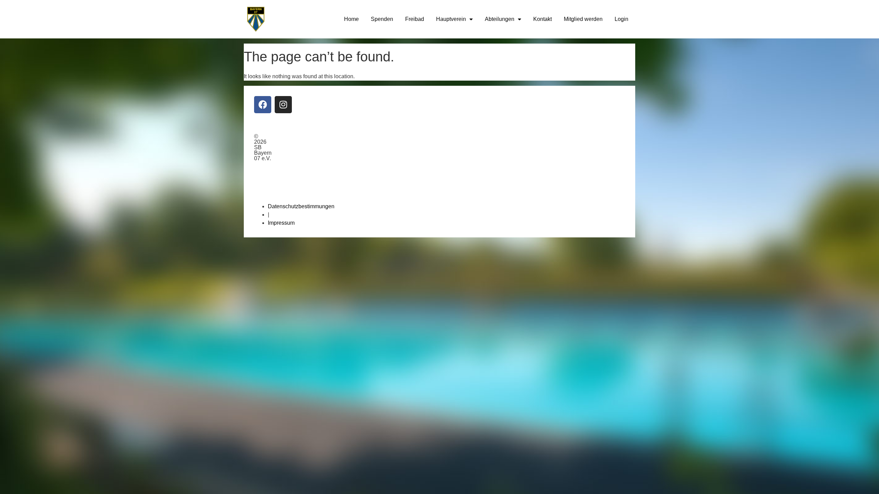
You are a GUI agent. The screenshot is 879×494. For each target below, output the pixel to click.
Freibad (414, 19)
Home (351, 19)
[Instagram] (283, 104)
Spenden (382, 19)
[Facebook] (262, 104)
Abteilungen (499, 19)
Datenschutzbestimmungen (301, 206)
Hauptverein (451, 19)
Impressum (281, 223)
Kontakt (542, 19)
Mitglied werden (583, 19)
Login (621, 19)
